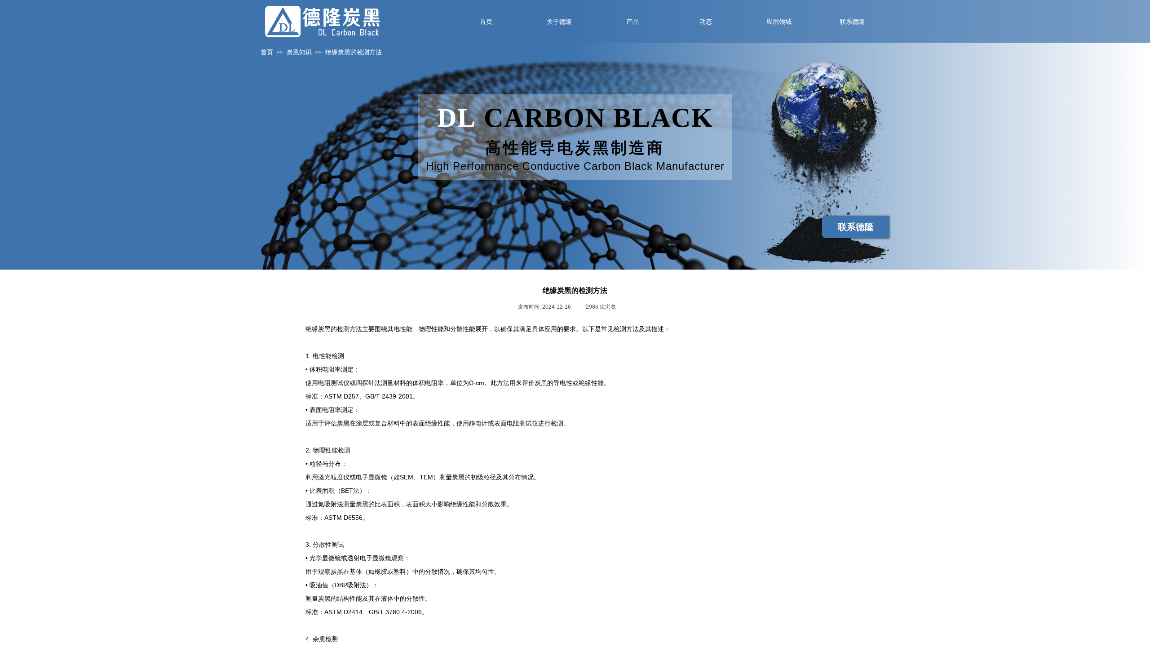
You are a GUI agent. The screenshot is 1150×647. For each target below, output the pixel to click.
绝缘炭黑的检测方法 (353, 52)
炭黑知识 (299, 52)
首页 (267, 52)
